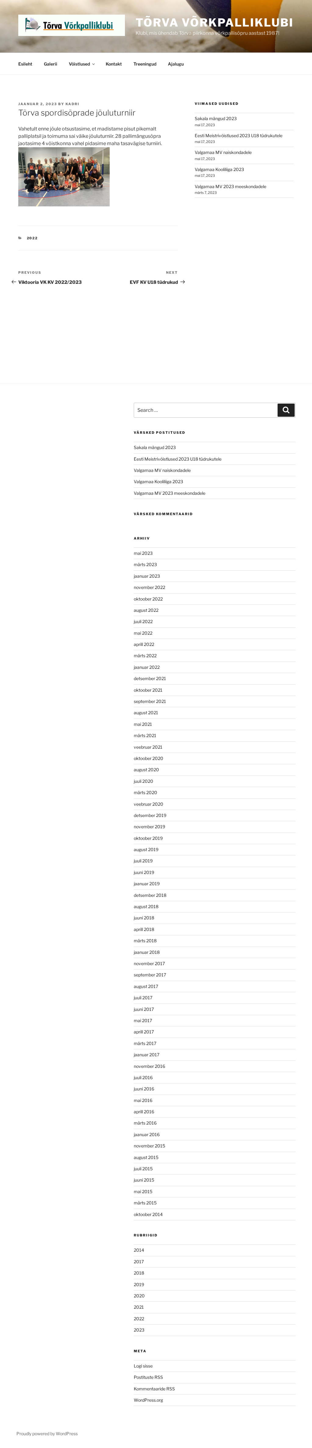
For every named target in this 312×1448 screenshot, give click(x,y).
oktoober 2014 (148, 1214)
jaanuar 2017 (146, 1054)
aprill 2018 (144, 929)
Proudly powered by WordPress (47, 1433)
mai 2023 (143, 553)
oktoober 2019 (148, 838)
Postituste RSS (148, 1377)
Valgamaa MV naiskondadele (223, 152)
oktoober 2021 (148, 690)
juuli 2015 (143, 1168)
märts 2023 (145, 564)
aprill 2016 (144, 1111)
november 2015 (149, 1145)
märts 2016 (145, 1122)
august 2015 (146, 1157)
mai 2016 (143, 1100)
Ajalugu (176, 63)
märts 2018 (145, 940)
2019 (139, 1284)
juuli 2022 (143, 621)
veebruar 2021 (148, 747)
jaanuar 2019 (147, 883)
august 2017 (146, 986)
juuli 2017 (143, 997)
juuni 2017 (144, 1009)
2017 (139, 1261)
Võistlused (79, 63)
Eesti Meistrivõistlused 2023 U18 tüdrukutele (238, 135)
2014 (139, 1250)
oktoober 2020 (148, 758)
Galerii (50, 63)
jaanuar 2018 (147, 952)
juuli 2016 (143, 1077)
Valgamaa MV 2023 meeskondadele (230, 186)
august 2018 (146, 906)
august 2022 (146, 610)
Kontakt (114, 63)
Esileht (25, 63)
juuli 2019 (143, 860)
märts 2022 (145, 655)
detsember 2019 (150, 815)
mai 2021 (143, 724)
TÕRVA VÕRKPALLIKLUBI (215, 22)
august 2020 (146, 769)
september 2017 (150, 974)
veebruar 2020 (148, 804)
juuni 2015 (144, 1179)
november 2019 (149, 826)
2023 (139, 1329)
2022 (32, 238)
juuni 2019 (144, 872)
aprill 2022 (144, 644)
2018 (139, 1272)
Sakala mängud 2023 (216, 118)
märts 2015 (145, 1202)
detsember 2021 (150, 678)
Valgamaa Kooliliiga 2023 (219, 169)
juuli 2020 (143, 781)
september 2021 (150, 701)
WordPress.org (148, 1400)
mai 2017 (143, 1020)
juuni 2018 (144, 917)
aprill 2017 (144, 1031)
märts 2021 (145, 735)
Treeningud (144, 63)
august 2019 (146, 849)
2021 (139, 1307)
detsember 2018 (150, 895)
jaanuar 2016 (147, 1134)
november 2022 (149, 587)
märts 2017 (145, 1043)
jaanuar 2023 (147, 576)
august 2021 (146, 712)
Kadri (73, 104)
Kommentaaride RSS (154, 1388)
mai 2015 (143, 1191)
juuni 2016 (144, 1088)
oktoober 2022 (148, 598)
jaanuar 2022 (147, 667)
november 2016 (149, 1066)
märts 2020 (145, 792)
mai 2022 (143, 633)
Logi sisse (143, 1365)
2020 (139, 1295)
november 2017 (149, 963)
